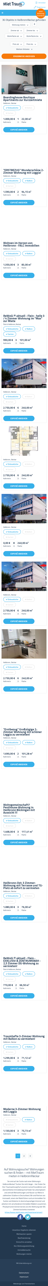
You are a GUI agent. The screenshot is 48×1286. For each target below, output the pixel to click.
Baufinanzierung (24, 1238)
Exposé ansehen (18, 129)
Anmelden (42, 2)
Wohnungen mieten (24, 1254)
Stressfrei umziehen (24, 1242)
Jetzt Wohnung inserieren (41, 13)
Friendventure (30, 1283)
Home (24, 1226)
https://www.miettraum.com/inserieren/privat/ (24, 1212)
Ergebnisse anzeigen (24, 56)
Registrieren (41, 7)
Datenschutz (24, 1272)
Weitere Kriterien (22, 49)
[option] (24, 79)
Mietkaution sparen (24, 1234)
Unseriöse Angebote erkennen (24, 1230)
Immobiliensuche (24, 1250)
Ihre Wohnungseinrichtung (24, 1246)
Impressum (24, 1276)
